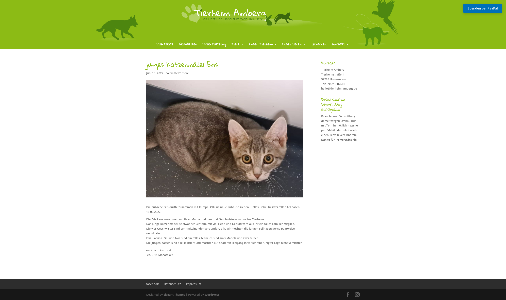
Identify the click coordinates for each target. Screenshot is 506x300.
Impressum (193, 284)
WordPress (212, 294)
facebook (152, 284)
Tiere (235, 45)
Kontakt (338, 45)
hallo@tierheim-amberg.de (339, 88)
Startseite (165, 45)
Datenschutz (172, 284)
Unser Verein (292, 45)
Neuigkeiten (188, 45)
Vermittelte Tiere (177, 73)
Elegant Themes (174, 294)
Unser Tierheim (261, 45)
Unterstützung (214, 45)
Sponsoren (319, 45)
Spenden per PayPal (483, 8)
